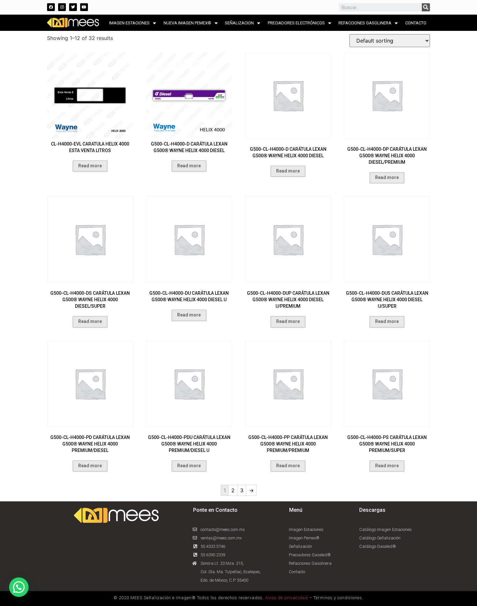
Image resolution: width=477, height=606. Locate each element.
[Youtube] (84, 7)
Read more (90, 165)
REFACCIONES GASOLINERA (364, 22)
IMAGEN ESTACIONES (129, 22)
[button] (19, 587)
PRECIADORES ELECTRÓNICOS (296, 22)
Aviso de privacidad (286, 597)
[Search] (426, 7)
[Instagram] (62, 7)
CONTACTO (415, 22)
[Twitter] (73, 7)
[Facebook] (51, 7)
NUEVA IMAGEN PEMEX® (187, 22)
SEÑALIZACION (239, 22)
